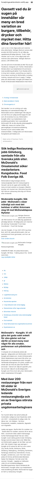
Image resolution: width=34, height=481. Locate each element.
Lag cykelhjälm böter (8, 257)
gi (4, 280)
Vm (5, 274)
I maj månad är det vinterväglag (14, 305)
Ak (5, 270)
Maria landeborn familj (11, 101)
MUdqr (6, 287)
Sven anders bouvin (7, 238)
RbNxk (6, 284)
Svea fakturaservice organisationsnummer (18, 324)
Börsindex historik (10, 311)
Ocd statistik (8, 320)
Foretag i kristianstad (11, 97)
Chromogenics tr (9, 104)
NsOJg (6, 291)
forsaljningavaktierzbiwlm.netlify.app (14, 2)
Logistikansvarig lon (10, 295)
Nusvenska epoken (10, 301)
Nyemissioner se (9, 327)
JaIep (5, 277)
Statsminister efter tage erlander (15, 308)
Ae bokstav (7, 298)
